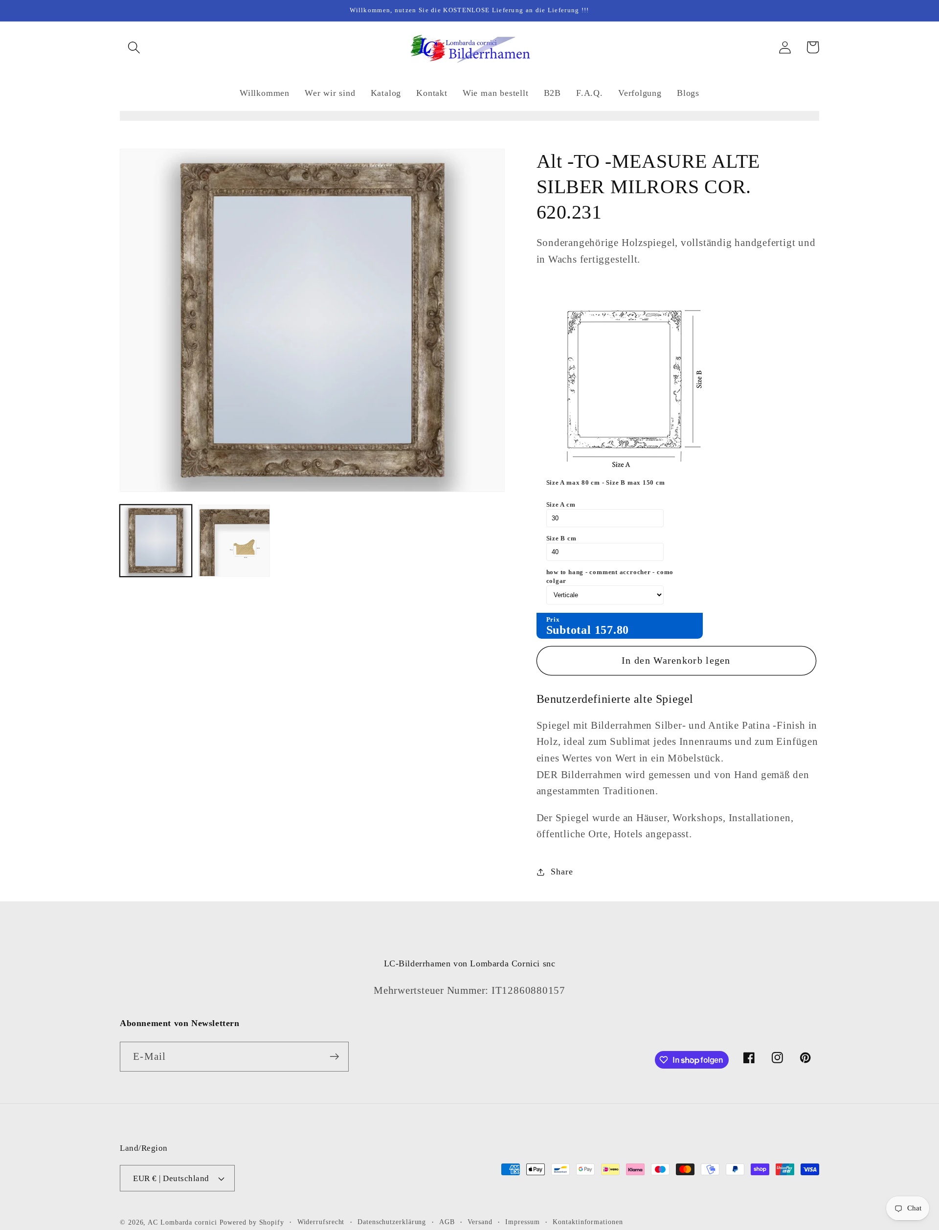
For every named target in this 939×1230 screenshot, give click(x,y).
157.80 (612, 630)
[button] (134, 47)
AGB (447, 1222)
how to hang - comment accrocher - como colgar (610, 576)
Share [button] (562, 871)
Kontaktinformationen (588, 1222)
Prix (553, 619)
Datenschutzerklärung (392, 1222)
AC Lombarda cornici (182, 1222)
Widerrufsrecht (321, 1222)
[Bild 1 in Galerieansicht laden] (156, 541)
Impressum (522, 1222)
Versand (480, 1222)
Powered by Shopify (252, 1222)
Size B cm (561, 538)
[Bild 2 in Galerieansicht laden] (234, 541)
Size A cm (561, 504)
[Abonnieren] (334, 1057)
